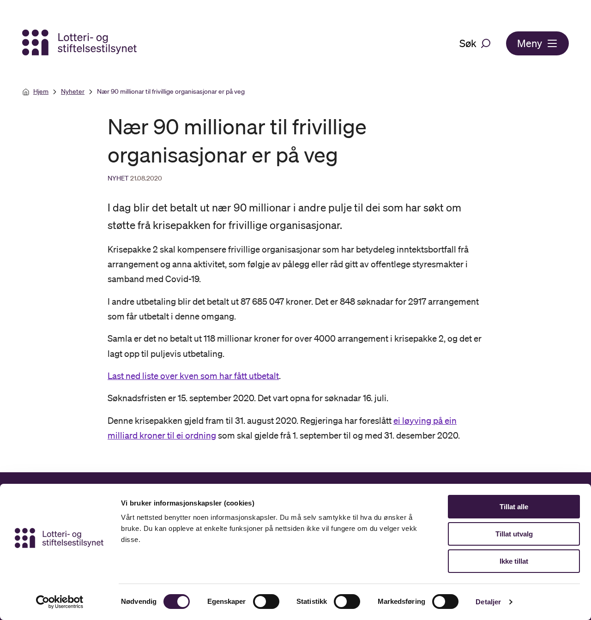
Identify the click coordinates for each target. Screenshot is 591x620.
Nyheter (72, 91)
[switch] (266, 601)
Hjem (40, 91)
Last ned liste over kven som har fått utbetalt (193, 376)
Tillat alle (514, 507)
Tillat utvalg (514, 534)
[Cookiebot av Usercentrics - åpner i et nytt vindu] (59, 602)
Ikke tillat (514, 561)
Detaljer (488, 602)
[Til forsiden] (80, 43)
